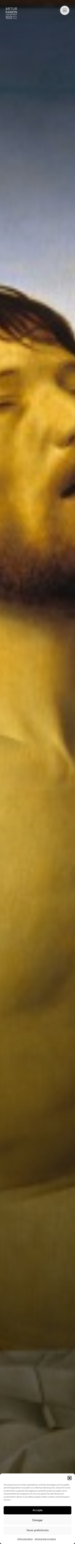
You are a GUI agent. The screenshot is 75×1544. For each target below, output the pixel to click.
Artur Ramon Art (11, 13)
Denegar (37, 1520)
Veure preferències (37, 1530)
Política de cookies (25, 1539)
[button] (69, 1478)
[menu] (65, 10)
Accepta (37, 1510)
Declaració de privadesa (45, 1539)
